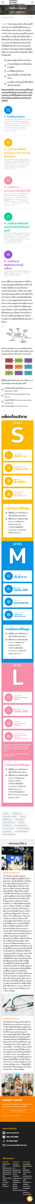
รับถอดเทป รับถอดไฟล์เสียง (27, 1187)
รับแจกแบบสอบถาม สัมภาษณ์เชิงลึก (27, 1192)
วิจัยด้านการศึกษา (7, 1178)
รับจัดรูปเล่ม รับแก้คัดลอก (27, 1183)
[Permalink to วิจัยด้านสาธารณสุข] (17, 1005)
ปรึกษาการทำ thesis (9, 822)
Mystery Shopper (15, 1187)
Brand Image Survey (17, 1173)
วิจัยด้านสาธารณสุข (11, 1018)
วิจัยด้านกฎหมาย (6, 1172)
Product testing (17, 1190)
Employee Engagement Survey (17, 1182)
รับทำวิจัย (4, 24)
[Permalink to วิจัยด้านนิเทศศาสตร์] (17, 858)
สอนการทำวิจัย (7, 831)
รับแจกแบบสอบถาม (21, 825)
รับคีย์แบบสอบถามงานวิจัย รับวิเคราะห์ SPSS (27, 1177)
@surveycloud (12, 1132)
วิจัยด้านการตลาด (17, 8)
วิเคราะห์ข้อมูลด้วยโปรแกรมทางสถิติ (27, 1166)
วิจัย (31, 17)
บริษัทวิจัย (23, 816)
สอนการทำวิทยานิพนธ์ (21, 831)
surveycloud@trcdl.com (16, 1145)
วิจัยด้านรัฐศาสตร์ (7, 1170)
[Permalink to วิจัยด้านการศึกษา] (17, 1085)
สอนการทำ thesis (8, 828)
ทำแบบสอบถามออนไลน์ (9, 816)
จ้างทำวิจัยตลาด (16, 813)
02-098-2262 (12, 1141)
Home (12, 12)
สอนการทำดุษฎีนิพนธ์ (23, 828)
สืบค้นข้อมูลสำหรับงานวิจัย (27, 1171)
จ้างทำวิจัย (6, 813)
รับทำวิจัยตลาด (7, 825)
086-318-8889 (12, 1137)
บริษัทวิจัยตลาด (7, 819)
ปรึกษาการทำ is (19, 819)
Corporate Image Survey (17, 1177)
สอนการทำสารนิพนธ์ (9, 834)
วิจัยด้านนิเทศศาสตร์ (11, 872)
